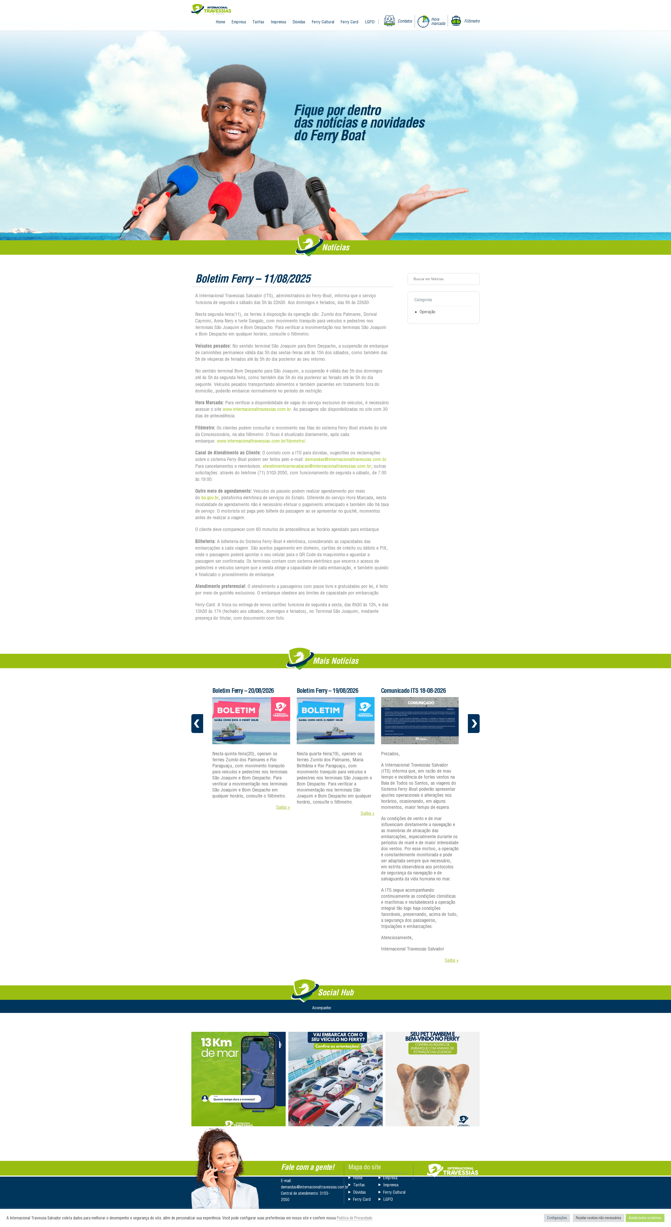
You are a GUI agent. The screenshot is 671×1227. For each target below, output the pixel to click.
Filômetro (472, 21)
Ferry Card (349, 21)
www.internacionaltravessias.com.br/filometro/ (261, 441)
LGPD (370, 21)
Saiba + (283, 813)
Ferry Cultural (323, 21)
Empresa (239, 21)
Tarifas (258, 21)
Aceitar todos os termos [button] (645, 1218)
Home (220, 21)
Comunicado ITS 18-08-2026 (329, 690)
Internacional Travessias (211, 9)
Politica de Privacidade (354, 1217)
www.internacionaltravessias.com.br (257, 409)
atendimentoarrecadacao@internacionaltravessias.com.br (317, 466)
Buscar (474, 278)
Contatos (405, 21)
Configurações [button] (557, 1218)
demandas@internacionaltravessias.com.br (345, 459)
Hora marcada (438, 21)
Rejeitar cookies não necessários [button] (598, 1218)
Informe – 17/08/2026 (405, 690)
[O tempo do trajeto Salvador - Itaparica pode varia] (238, 1079)
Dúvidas (299, 21)
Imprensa (278, 21)
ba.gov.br (209, 498)
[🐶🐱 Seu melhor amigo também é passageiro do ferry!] (432, 1079)
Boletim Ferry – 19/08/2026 (243, 690)
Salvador (452, 1170)
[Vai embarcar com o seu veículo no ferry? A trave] (335, 1079)
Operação (427, 311)
